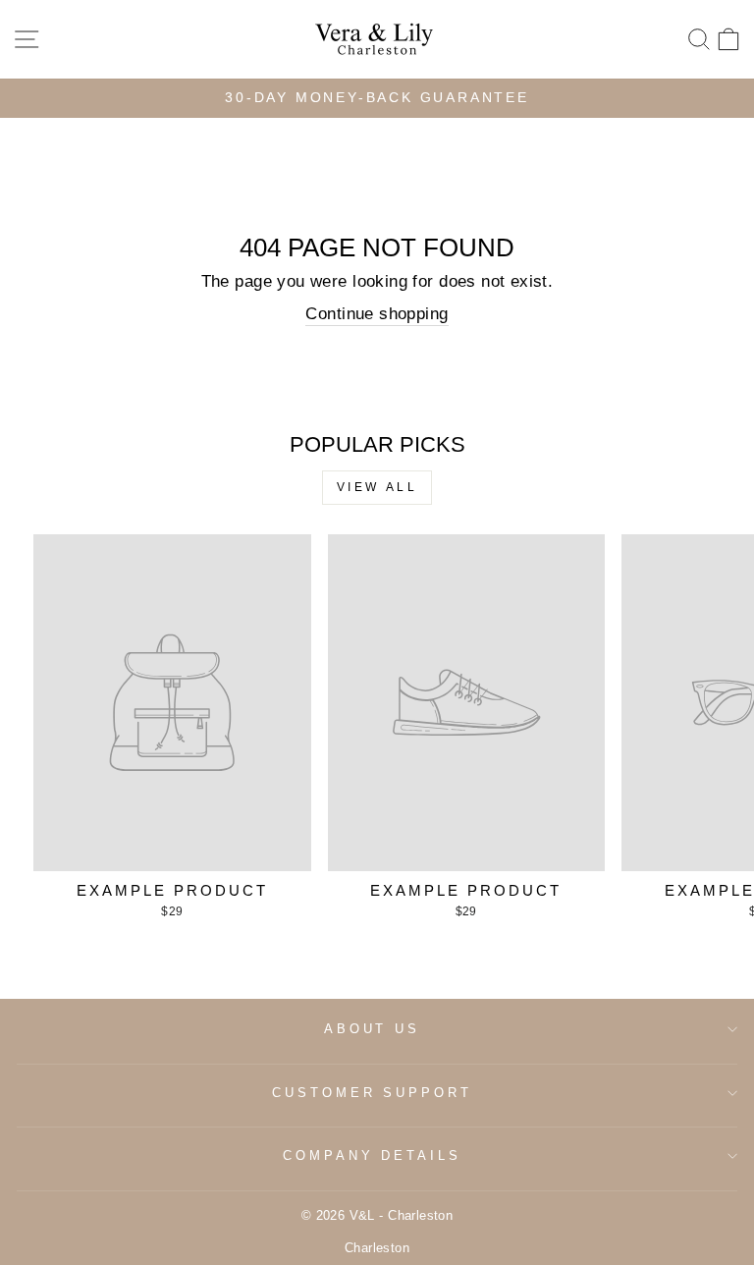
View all (377, 487)
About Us (372, 1028)
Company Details (372, 1155)
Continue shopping (376, 313)
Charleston (377, 1248)
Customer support (372, 1092)
